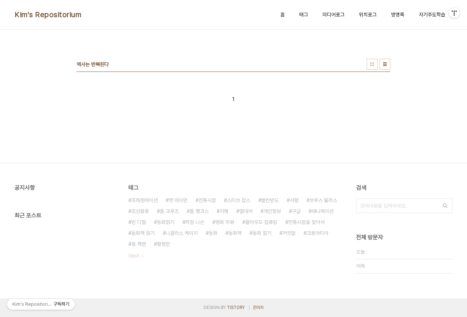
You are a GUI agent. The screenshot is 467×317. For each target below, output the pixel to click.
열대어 (245, 211)
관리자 (258, 307)
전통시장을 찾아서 (306, 222)
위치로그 (368, 15)
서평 (294, 200)
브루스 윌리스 (323, 200)
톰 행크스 (199, 211)
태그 (303, 15)
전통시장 (207, 200)
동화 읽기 (261, 233)
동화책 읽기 (143, 233)
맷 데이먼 (178, 200)
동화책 (235, 233)
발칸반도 (270, 200)
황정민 (163, 244)
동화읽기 (165, 222)
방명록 (397, 15)
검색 (445, 206)
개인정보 (272, 211)
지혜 (224, 211)
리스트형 (384, 64)
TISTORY (236, 307)
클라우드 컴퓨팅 (261, 222)
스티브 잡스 (238, 200)
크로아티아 (317, 233)
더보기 (133, 256)
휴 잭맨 (138, 244)
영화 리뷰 (224, 222)
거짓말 (289, 233)
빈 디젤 (138, 222)
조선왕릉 (140, 211)
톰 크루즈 (169, 211)
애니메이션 (322, 211)
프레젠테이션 (144, 200)
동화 (213, 233)
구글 (296, 211)
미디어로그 (333, 15)
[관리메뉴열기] (454, 12)
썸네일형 (372, 64)
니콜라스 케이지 (182, 233)
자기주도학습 (432, 15)
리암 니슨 (194, 222)
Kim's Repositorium (48, 14)
